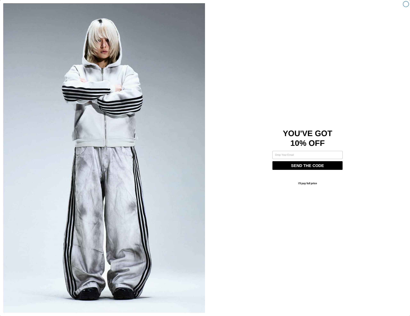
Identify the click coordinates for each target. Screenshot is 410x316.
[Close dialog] (406, 4)
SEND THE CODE (307, 165)
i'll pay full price (307, 183)
